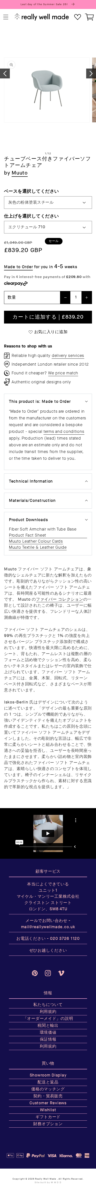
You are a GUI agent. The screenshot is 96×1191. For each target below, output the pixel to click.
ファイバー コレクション (59, 599)
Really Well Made (45, 1179)
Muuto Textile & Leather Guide (38, 547)
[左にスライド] (5, 73)
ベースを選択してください (31, 191)
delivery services (68, 355)
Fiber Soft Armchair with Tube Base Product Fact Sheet (42, 532)
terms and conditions (64, 431)
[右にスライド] (91, 73)
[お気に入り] (77, 17)
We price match (63, 373)
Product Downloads (28, 520)
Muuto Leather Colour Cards (36, 541)
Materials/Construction (32, 500)
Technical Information (31, 481)
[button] (6, 17)
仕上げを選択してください (31, 216)
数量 (12, 297)
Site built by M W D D (48, 1182)
